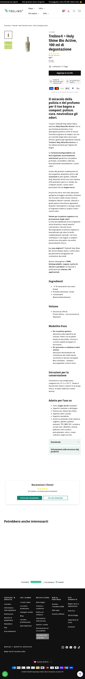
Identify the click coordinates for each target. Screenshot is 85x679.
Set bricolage (73, 615)
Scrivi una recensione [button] (29, 498)
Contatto (7, 604)
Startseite (7, 25)
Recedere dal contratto (42, 636)
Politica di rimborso (40, 613)
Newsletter (8, 624)
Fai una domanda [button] (55, 498)
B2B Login (56, 610)
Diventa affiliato (58, 614)
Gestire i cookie (42, 624)
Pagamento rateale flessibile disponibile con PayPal (64, 92)
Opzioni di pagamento (8, 619)
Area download (10, 631)
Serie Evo (71, 611)
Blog (22, 616)
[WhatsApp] (5, 674)
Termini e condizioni (40, 607)
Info (41, 8)
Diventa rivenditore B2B (58, 605)
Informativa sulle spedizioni (10, 609)
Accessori (71, 627)
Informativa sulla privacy (41, 619)
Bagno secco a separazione (73, 605)
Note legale (40, 602)
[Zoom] (28, 44)
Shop (30, 8)
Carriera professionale (25, 621)
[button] (54, 53)
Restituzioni (8, 614)
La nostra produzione (24, 607)
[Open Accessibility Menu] (80, 674)
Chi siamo (32, 13)
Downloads (56, 442)
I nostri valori (25, 602)
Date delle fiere (26, 626)
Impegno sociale (26, 612)
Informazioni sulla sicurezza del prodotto (65, 450)
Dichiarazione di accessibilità (42, 629)
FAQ (5, 627)
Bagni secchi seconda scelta (14, 651)
